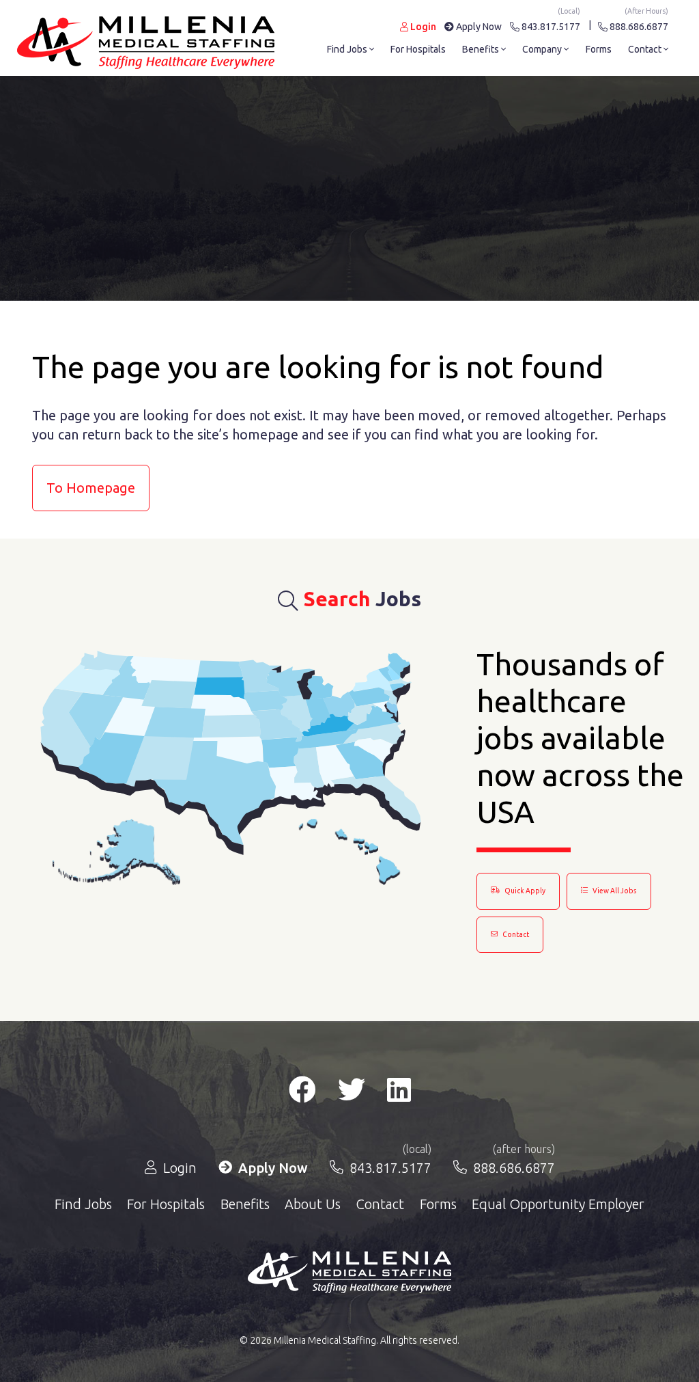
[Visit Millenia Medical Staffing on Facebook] (302, 1095)
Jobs (362, 598)
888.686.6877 (638, 24)
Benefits (481, 49)
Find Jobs (348, 49)
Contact (646, 49)
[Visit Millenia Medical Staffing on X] (351, 1095)
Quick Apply (524, 890)
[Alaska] (116, 852)
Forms (599, 49)
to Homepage (90, 488)
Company (543, 49)
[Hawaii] (349, 852)
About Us (313, 1204)
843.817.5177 (549, 24)
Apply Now (478, 26)
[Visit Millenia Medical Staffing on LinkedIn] (399, 1095)
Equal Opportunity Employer (558, 1204)
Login (422, 26)
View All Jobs (614, 890)
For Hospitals (418, 49)
